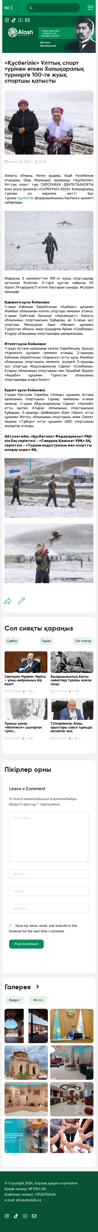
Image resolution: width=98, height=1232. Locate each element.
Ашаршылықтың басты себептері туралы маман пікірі (71, 680)
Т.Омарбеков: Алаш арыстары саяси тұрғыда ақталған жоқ (71, 727)
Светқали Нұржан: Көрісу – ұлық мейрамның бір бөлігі (25, 680)
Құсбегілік (26, 198)
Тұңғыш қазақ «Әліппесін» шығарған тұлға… (23, 727)
